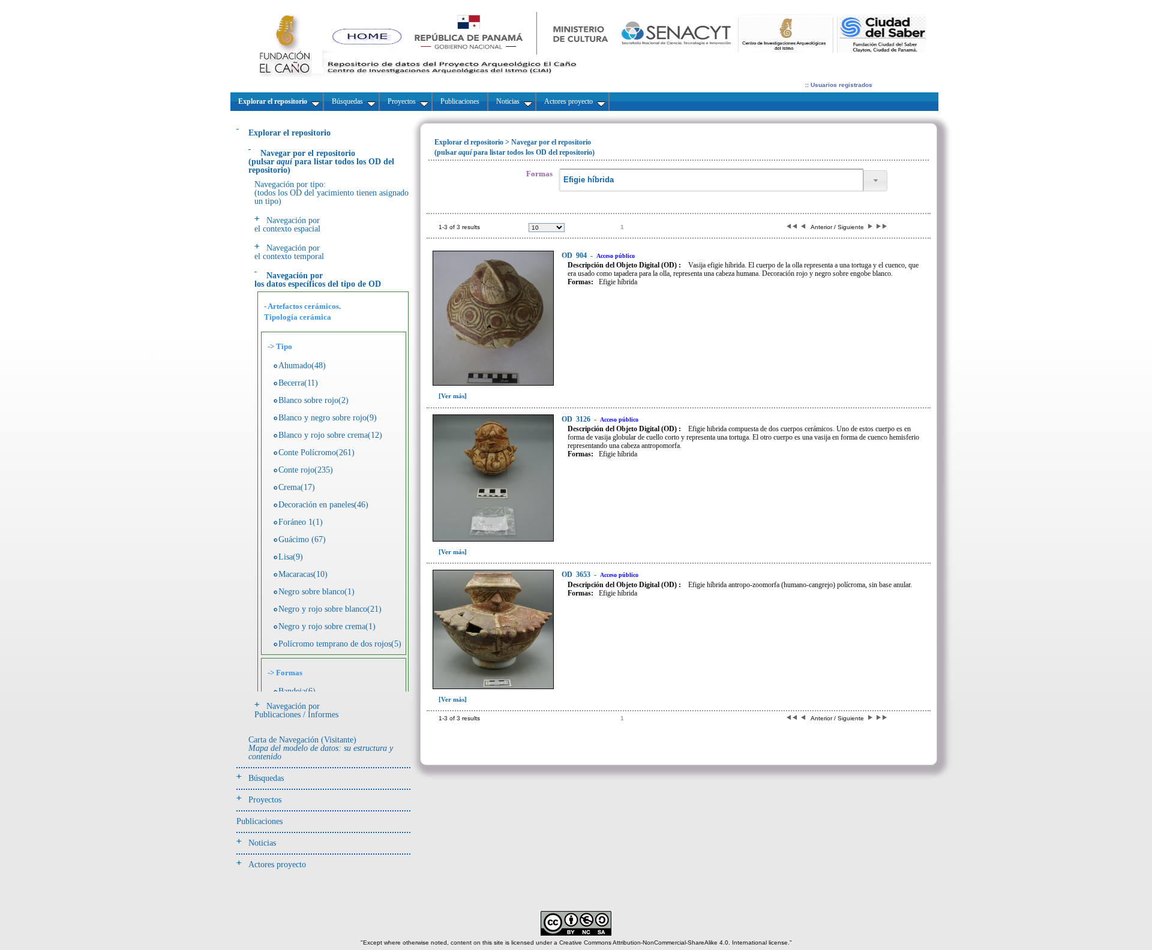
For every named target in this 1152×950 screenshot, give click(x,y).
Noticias (262, 842)
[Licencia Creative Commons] (576, 933)
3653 (577, 574)
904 (575, 255)
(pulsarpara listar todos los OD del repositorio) (321, 162)
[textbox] (711, 180)
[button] (875, 180)
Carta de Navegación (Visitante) (320, 748)
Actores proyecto (277, 864)
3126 (577, 419)
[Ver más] (453, 395)
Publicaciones (259, 821)
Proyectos (264, 799)
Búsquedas (266, 778)
